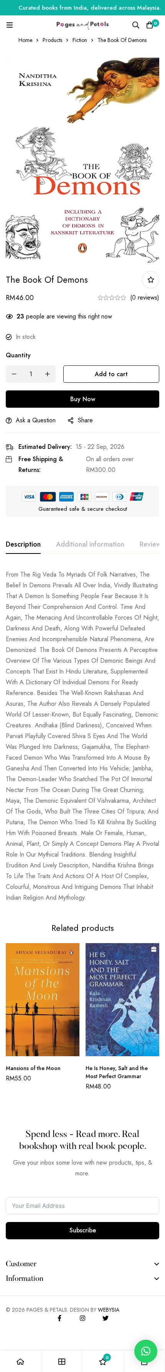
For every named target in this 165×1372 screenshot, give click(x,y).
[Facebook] (59, 1318)
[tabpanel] (82, 736)
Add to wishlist (150, 279)
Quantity (18, 355)
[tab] (23, 544)
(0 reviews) (144, 297)
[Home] (20, 1361)
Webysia (108, 1310)
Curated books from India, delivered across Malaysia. (81, 7)
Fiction (80, 40)
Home (25, 40)
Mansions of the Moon (33, 1068)
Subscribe (82, 1230)
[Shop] (62, 1361)
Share (85, 420)
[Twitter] (105, 1318)
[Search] (136, 25)
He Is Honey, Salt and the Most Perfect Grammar (117, 1072)
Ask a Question (36, 420)
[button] (145, 1351)
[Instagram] (82, 1318)
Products (52, 40)
